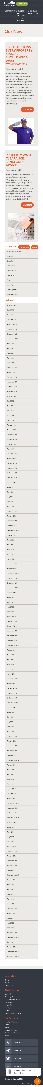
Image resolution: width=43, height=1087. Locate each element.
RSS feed (34, 247)
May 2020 (10, 607)
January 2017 (12, 798)
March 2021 (11, 559)
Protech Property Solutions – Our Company (21, 16)
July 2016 (10, 827)
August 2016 (11, 822)
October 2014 (12, 918)
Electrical (10, 261)
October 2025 (12, 334)
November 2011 (12, 932)
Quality (7, 1008)
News (7, 983)
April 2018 (10, 727)
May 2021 (10, 549)
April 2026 (10, 315)
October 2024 (12, 387)
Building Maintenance (14, 251)
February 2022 (12, 511)
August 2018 (11, 707)
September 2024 (13, 391)
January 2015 (12, 913)
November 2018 (12, 693)
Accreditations (10, 11)
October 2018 (12, 698)
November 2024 (12, 382)
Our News (32, 11)
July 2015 (10, 885)
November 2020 (12, 578)
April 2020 (10, 612)
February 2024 (12, 425)
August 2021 (11, 535)
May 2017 (10, 779)
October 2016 (12, 813)
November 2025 (12, 329)
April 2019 (10, 669)
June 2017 (10, 774)
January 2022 (12, 516)
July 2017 (10, 770)
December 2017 (12, 746)
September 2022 (13, 478)
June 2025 (10, 348)
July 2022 (10, 487)
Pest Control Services (12, 1033)
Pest (8, 280)
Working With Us (11, 997)
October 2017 (12, 755)
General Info (11, 270)
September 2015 (13, 875)
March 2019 (11, 674)
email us (17, 1050)
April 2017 (10, 784)
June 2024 (10, 406)
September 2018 (13, 703)
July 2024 (10, 401)
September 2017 (13, 760)
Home (7, 980)
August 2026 (11, 305)
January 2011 (12, 947)
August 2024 (11, 396)
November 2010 (12, 956)
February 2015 (12, 909)
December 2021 (12, 521)
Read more (27, 109)
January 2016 (12, 856)
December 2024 (12, 377)
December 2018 (12, 688)
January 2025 (12, 372)
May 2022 (10, 497)
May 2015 (10, 894)
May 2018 (10, 722)
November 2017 (12, 750)
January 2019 (12, 683)
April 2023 (10, 449)
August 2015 (11, 880)
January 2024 (12, 430)
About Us (8, 994)
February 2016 (12, 851)
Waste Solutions (13, 294)
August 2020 (11, 592)
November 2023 (12, 439)
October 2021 (12, 525)
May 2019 (10, 664)
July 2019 (10, 655)
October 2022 (12, 473)
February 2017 (12, 794)
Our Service (11, 275)
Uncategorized (12, 290)
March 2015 (11, 904)
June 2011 (10, 942)
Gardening (11, 266)
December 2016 (12, 803)
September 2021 (13, 530)
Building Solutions (11, 1022)
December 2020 (12, 573)
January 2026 (12, 324)
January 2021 (12, 569)
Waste (7, 1035)
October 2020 (12, 583)
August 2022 (11, 482)
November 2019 (12, 636)
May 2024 (10, 411)
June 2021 (10, 545)
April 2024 (10, 415)
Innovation (8, 1005)
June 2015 (10, 889)
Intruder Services (11, 1030)
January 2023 (12, 458)
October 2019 (12, 640)
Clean (7, 1025)
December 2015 (12, 861)
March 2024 (11, 420)
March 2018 (11, 731)
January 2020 (12, 626)
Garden (7, 1027)
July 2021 (10, 540)
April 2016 (10, 841)
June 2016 (10, 832)
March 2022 (11, 506)
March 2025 (11, 363)
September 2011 (13, 937)
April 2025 (10, 358)
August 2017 (11, 765)
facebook (18, 1066)
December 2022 (12, 463)
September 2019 (13, 645)
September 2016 (13, 818)
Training (7, 1010)
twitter (17, 1058)
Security (10, 285)
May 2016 (10, 837)
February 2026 (12, 320)
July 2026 (10, 310)
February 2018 (12, 736)
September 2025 (13, 339)
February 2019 (12, 679)
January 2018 (12, 741)
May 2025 (10, 353)
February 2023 (12, 454)
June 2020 (10, 602)
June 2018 (10, 717)
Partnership (9, 1002)
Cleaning (10, 256)
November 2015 (12, 865)
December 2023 (12, 434)
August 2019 (11, 650)
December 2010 (12, 952)
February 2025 (12, 367)
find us (17, 1042)
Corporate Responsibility (13, 1013)
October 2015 (12, 870)
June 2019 (10, 660)
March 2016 (11, 846)
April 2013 (10, 928)
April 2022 (10, 502)
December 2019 (12, 631)
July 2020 (10, 597)
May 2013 (10, 923)
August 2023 (11, 444)
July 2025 (10, 344)
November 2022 (12, 468)
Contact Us (32, 13)
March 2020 (11, 616)
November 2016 (12, 808)
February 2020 (12, 621)
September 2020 (13, 588)
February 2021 (12, 564)
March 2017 (11, 789)
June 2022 (10, 492)
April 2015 (10, 899)
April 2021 (10, 554)
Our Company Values (12, 999)
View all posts (24, 247)
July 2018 (10, 712)
